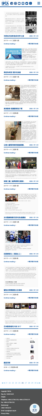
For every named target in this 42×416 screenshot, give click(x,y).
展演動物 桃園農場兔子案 (13, 109)
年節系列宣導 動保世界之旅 (14, 36)
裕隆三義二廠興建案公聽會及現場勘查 (15, 181)
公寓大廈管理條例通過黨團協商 (15, 145)
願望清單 (7, 363)
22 (10, 383)
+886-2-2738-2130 (13, 399)
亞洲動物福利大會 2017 (12, 326)
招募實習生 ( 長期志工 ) (12, 254)
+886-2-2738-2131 (24, 399)
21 (6, 383)
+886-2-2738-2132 (9, 402)
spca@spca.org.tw (10, 410)
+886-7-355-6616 (6, 408)
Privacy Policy (5, 413)
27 (26, 383)
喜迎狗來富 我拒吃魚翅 (12, 72)
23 (13, 383)
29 (32, 383)
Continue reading (9, 44)
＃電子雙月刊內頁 (33, 44)
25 (19, 383)
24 (16, 383)
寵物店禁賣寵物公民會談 (13, 290)
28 (29, 383)
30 (36, 383)
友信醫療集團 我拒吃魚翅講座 (15, 217)
